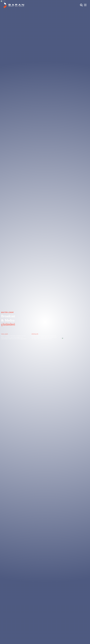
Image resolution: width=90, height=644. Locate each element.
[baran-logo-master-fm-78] (14, 7)
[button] (81, 5)
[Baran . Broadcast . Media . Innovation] (62, 338)
